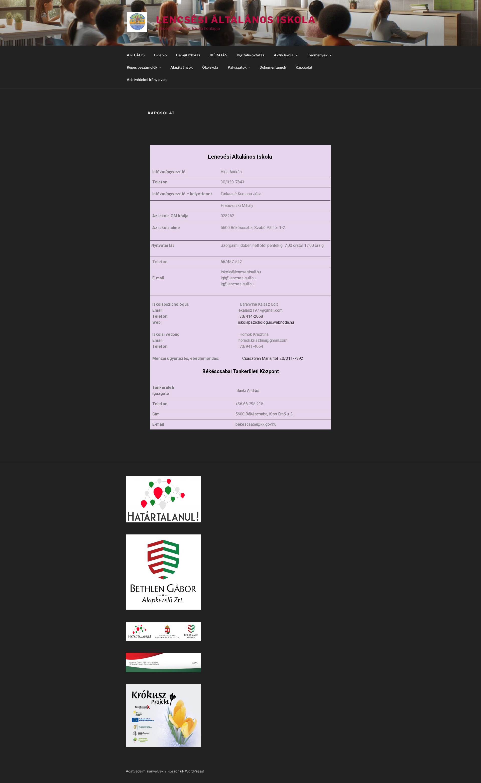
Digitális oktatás (250, 55)
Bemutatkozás (188, 55)
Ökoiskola (210, 67)
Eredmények (316, 55)
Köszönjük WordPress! (186, 771)
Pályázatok (237, 67)
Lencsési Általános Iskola (236, 19)
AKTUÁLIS (136, 55)
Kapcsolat (304, 67)
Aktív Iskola (283, 55)
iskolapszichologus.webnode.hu (265, 322)
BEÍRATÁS (218, 55)
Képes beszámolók (142, 67)
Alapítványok (181, 67)
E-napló (160, 55)
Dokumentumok (273, 67)
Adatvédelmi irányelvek (147, 79)
